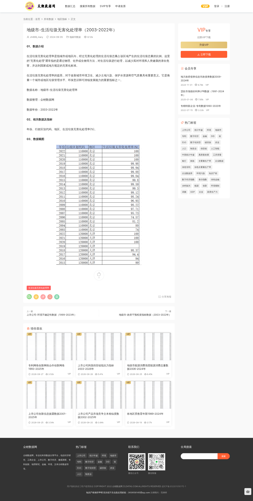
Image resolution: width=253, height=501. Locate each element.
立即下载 (205, 54)
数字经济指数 (188, 179)
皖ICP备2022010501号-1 (174, 486)
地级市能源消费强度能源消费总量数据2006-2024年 (147, 367)
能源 (196, 185)
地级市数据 (75, 37)
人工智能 (215, 148)
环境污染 (201, 173)
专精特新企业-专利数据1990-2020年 (201, 105)
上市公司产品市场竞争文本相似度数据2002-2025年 (98, 415)
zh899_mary (36, 37)
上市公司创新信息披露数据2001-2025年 (47, 415)
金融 (205, 136)
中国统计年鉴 (188, 154)
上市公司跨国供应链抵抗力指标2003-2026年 (96, 367)
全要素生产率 (205, 161)
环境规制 (215, 185)
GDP (192, 192)
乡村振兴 (186, 185)
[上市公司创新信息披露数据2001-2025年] (50, 395)
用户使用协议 (87, 486)
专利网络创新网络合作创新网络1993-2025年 (46, 367)
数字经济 (194, 136)
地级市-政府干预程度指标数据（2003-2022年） (145, 314)
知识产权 (213, 173)
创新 (205, 185)
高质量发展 (204, 154)
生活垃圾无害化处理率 (38, 288)
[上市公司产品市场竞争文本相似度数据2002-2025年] (99, 395)
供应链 (204, 148)
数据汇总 (70, 6)
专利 (184, 136)
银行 (184, 161)
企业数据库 (187, 173)
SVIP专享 (105, 6)
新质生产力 (212, 192)
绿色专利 (186, 167)
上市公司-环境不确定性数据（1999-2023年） (52, 314)
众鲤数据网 (40, 6)
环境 (209, 130)
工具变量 (217, 154)
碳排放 (208, 142)
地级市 (218, 130)
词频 (184, 192)
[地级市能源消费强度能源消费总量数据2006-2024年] (148, 347)
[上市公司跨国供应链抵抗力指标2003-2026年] (99, 347)
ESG (184, 142)
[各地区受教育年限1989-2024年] (148, 395)
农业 (217, 142)
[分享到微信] (29, 296)
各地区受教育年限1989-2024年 (145, 413)
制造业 (193, 148)
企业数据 (219, 161)
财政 (192, 161)
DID (213, 136)
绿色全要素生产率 (202, 167)
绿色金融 (215, 179)
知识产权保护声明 (94, 492)
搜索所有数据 (87, 6)
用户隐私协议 (73, 486)
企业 (201, 192)
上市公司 (186, 130)
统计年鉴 (198, 130)
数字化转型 (195, 142)
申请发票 (120, 6)
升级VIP (204, 44)
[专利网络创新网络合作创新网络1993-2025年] (50, 347)
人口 (184, 148)
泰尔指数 (203, 179)
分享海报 (166, 296)
